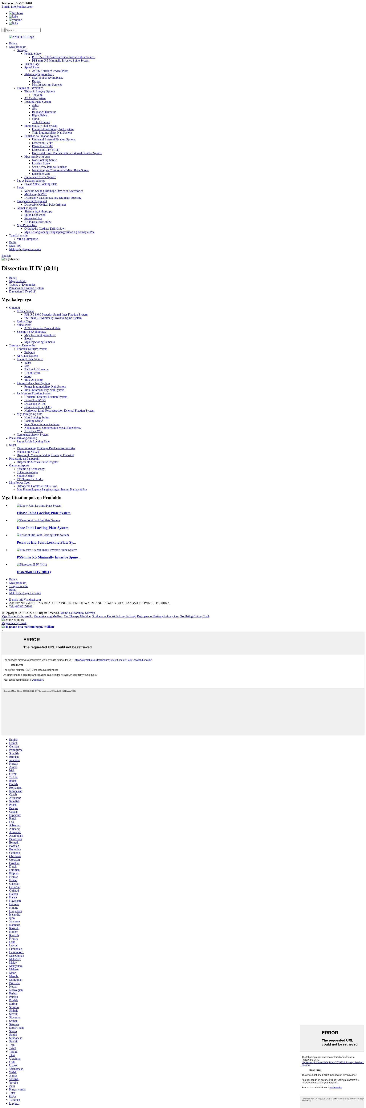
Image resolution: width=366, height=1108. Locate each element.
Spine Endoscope (34, 214)
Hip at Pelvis (39, 115)
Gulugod (22, 50)
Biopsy (36, 81)
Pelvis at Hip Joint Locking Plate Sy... (46, 542)
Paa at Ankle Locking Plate (40, 184)
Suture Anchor (33, 218)
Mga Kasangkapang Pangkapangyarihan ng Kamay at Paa (59, 232)
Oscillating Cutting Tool (194, 616)
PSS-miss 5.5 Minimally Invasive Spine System (60, 60)
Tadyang (37, 94)
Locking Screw (41, 163)
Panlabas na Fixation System (41, 136)
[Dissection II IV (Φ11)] (32, 564)
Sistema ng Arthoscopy (38, 211)
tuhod (35, 118)
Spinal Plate (31, 67)
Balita (12, 242)
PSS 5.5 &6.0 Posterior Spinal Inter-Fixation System (63, 57)
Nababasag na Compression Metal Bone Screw (60, 170)
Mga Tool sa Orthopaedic (17, 616)
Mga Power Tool (27, 225)
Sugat (20, 187)
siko (34, 108)
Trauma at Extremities (30, 88)
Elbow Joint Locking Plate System (44, 513)
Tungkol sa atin (18, 235)
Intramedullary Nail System (40, 125)
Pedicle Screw (33, 53)
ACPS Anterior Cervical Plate (50, 70)
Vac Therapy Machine (77, 616)
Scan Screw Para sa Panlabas (49, 166)
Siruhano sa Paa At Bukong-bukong (114, 616)
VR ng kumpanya (27, 238)
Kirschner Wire (41, 173)
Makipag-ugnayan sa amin (25, 249)
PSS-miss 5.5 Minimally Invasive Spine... (48, 557)
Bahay (13, 43)
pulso (35, 105)
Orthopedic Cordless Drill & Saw (44, 228)
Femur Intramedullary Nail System (53, 129)
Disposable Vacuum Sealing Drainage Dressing (52, 197)
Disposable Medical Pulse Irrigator (45, 204)
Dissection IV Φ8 (42, 146)
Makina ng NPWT (35, 194)
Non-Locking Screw (44, 160)
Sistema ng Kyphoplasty (39, 74)
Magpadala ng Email (14, 623)
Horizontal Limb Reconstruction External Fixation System (67, 153)
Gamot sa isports (27, 208)
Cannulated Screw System (40, 177)
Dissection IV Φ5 (42, 142)
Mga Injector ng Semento (47, 84)
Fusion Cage (32, 64)
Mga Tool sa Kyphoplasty (47, 77)
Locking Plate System (37, 101)
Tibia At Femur (41, 122)
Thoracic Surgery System (39, 91)
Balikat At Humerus (44, 112)
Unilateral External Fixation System (53, 139)
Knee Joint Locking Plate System (42, 528)
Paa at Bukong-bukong (31, 180)
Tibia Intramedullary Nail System (52, 132)
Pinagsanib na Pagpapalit (32, 201)
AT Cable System (35, 98)
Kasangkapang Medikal (48, 616)
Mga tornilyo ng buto (37, 156)
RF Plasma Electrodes (37, 221)
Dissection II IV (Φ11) (45, 149)
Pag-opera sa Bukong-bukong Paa (157, 616)
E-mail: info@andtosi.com (17, 6)
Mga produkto (17, 46)
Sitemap (90, 612)
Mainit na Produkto (72, 612)
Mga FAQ (15, 245)
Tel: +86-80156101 (20, 606)
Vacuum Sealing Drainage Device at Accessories (53, 190)
